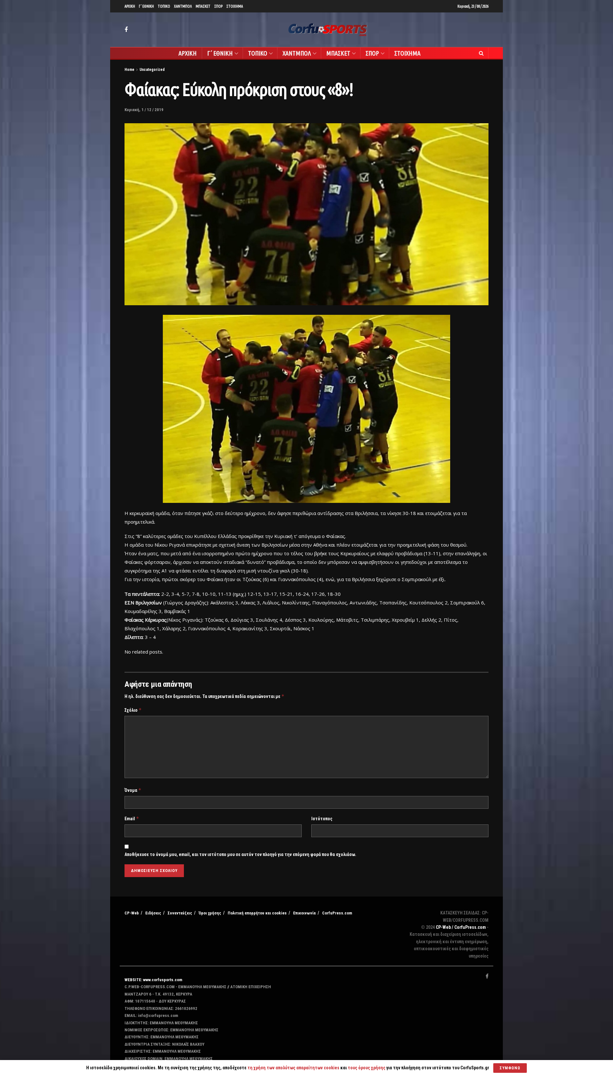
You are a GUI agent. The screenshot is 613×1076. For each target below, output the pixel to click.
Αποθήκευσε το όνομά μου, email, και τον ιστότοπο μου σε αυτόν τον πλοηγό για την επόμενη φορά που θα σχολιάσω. (240, 854)
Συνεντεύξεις (180, 913)
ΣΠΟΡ (218, 6)
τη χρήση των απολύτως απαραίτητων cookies (293, 1067)
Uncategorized (152, 69)
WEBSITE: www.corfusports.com (153, 979)
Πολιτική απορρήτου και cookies (257, 913)
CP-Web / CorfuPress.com (461, 927)
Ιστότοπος (321, 818)
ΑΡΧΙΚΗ (130, 6)
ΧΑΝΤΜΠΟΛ (183, 6)
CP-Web (132, 913)
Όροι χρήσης (210, 913)
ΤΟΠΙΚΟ (164, 6)
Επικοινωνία (304, 913)
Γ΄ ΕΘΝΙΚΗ (146, 6)
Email (132, 818)
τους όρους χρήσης (367, 1067)
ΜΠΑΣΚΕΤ (203, 6)
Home (129, 69)
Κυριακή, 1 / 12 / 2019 (144, 109)
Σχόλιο (133, 710)
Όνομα (133, 790)
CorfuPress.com (337, 913)
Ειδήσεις (153, 913)
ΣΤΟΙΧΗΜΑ (234, 6)
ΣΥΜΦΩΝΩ (510, 1067)
